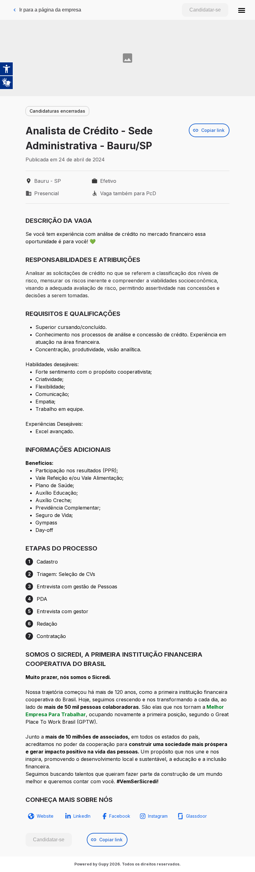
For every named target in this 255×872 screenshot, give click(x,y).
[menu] (242, 10)
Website (45, 816)
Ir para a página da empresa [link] (50, 9)
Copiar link (213, 130)
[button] (242, 10)
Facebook (119, 816)
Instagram (158, 816)
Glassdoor (196, 816)
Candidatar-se (205, 9)
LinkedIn (81, 816)
